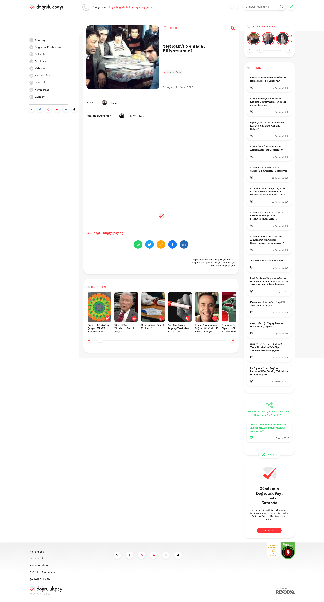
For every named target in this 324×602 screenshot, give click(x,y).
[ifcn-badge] (273, 550)
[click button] (282, 7)
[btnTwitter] (149, 245)
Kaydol (269, 530)
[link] (54, 40)
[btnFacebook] (172, 245)
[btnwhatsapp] (138, 245)
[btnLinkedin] (184, 245)
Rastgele (272, 454)
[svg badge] (288, 550)
